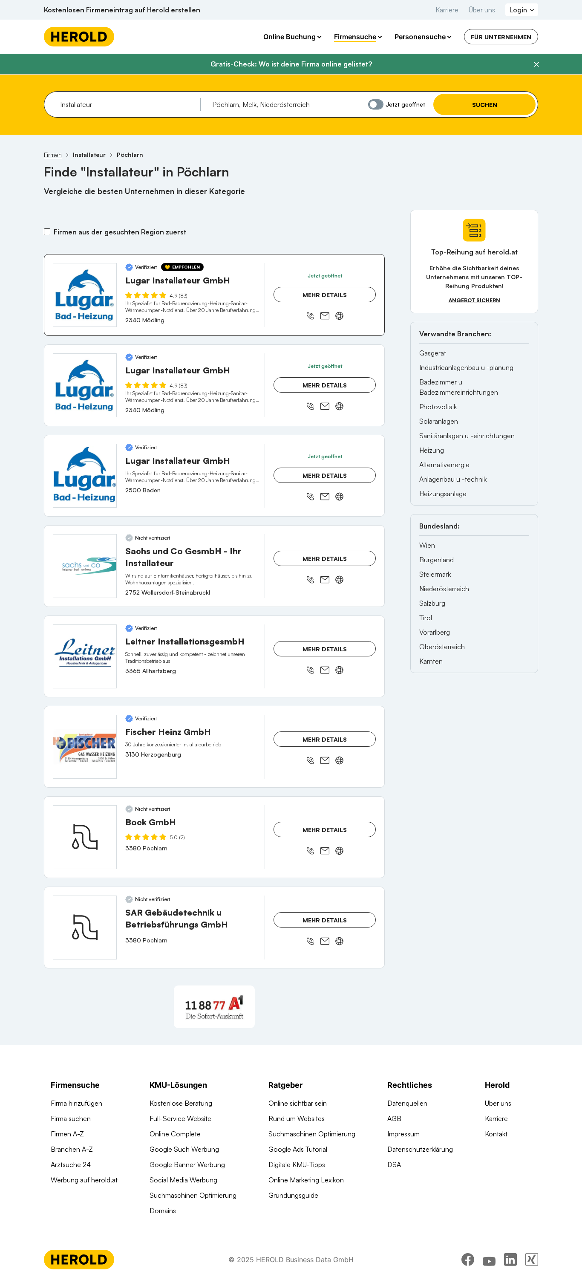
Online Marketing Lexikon (306, 1180)
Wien (427, 545)
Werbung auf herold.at (84, 1180)
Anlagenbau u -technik (453, 479)
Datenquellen (407, 1103)
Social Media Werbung (183, 1180)
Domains (163, 1210)
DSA (394, 1164)
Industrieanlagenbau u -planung (466, 367)
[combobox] (127, 104)
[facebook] (467, 1259)
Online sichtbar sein (297, 1103)
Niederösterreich (444, 588)
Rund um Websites (296, 1118)
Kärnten (431, 661)
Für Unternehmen (501, 36)
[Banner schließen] (536, 64)
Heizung (431, 450)
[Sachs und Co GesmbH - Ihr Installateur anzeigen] (85, 566)
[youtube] (489, 1259)
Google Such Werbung (184, 1149)
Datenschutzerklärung (420, 1149)
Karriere (446, 10)
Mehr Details (325, 294)
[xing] (531, 1259)
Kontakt (496, 1134)
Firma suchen (71, 1118)
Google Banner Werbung (187, 1164)
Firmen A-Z (67, 1134)
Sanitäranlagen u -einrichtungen (467, 435)
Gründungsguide (293, 1195)
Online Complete (175, 1134)
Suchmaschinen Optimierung (193, 1195)
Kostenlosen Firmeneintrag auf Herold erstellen (122, 10)
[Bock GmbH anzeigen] (85, 837)
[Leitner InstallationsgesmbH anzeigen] (85, 656)
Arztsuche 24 (71, 1164)
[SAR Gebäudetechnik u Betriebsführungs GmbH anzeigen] (85, 927)
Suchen (484, 104)
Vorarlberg (434, 632)
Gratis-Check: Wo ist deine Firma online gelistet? (291, 64)
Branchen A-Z (72, 1149)
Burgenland (436, 559)
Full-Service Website (180, 1118)
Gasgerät (432, 353)
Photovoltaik (438, 406)
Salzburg (432, 603)
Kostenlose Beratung (181, 1103)
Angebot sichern (474, 300)
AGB (394, 1118)
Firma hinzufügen (76, 1103)
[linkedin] (510, 1259)
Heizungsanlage (443, 493)
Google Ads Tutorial (297, 1149)
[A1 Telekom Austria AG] (214, 1006)
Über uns (482, 10)
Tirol (425, 617)
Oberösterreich (442, 646)
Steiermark (435, 574)
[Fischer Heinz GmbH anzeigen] (85, 747)
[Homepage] (79, 36)
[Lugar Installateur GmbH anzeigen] (85, 295)
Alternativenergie (444, 464)
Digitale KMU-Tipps (296, 1164)
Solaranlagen (438, 421)
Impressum (403, 1134)
